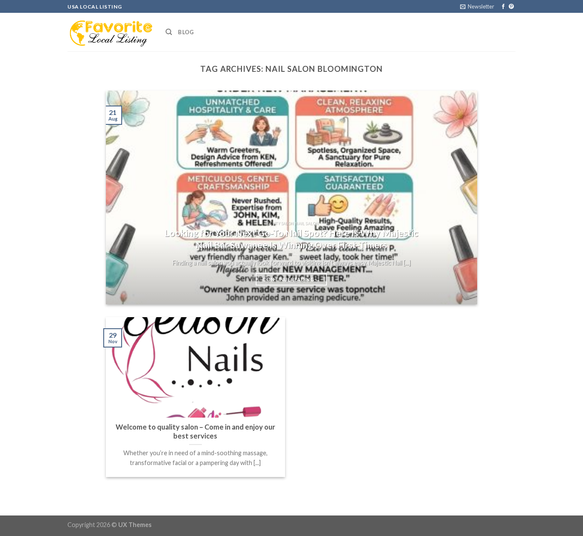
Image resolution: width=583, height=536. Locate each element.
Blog (186, 32)
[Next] (458, 197)
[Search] (169, 32)
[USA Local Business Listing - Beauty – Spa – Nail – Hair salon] (110, 32)
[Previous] (124, 197)
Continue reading (291, 279)
